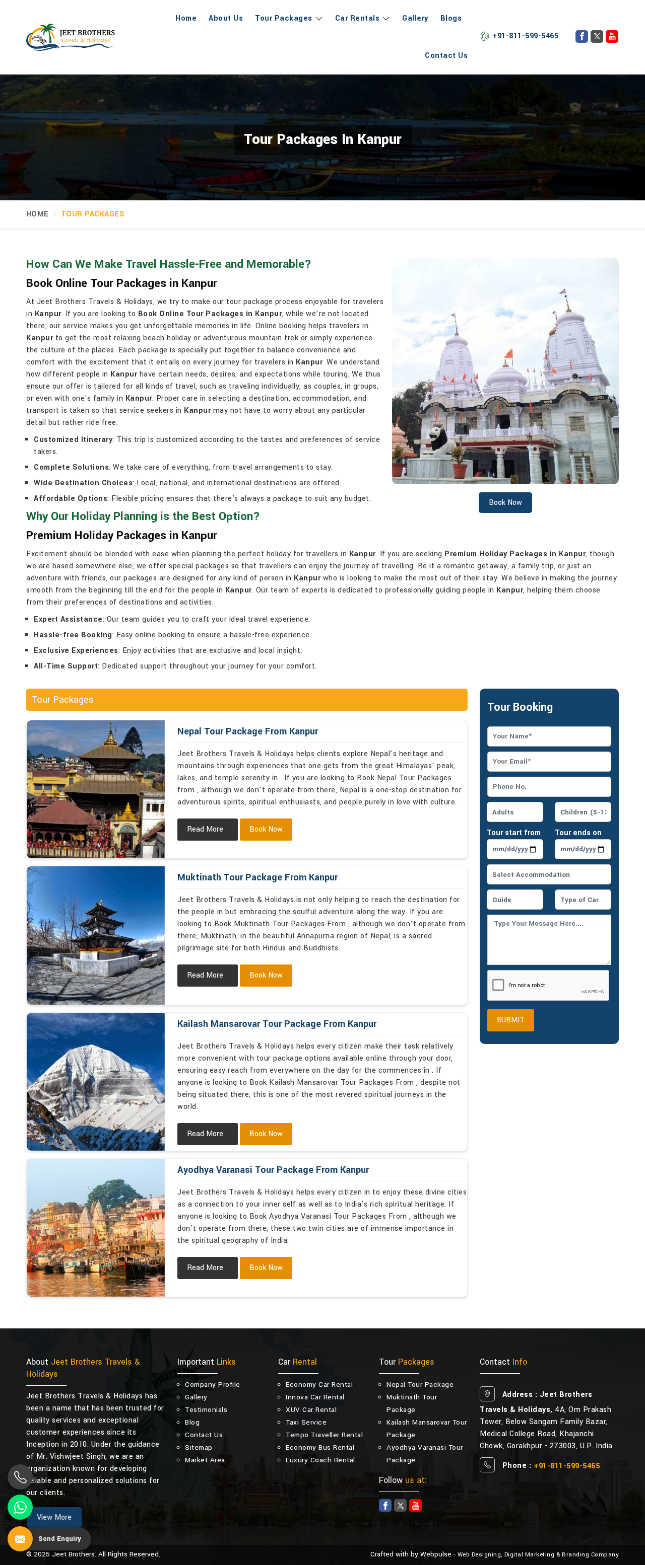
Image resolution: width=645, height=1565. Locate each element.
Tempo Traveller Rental (324, 1435)
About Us (226, 18)
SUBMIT (511, 1020)
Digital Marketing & (532, 1554)
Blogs (451, 18)
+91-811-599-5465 (525, 36)
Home (186, 18)
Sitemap (199, 1447)
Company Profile (212, 1384)
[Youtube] (612, 36)
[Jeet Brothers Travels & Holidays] (70, 37)
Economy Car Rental (319, 1384)
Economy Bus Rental (320, 1447)
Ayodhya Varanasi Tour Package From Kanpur (273, 1170)
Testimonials (206, 1409)
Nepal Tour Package (420, 1384)
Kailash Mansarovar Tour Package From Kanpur (276, 1024)
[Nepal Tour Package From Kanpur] (96, 789)
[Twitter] (597, 36)
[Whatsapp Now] (20, 1507)
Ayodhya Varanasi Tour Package (424, 1454)
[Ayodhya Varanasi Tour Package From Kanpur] (96, 1228)
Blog (192, 1422)
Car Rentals (357, 18)
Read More (205, 829)
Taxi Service (306, 1422)
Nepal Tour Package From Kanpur (247, 731)
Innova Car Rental (315, 1397)
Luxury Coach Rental (320, 1460)
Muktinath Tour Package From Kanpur (257, 877)
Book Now (266, 829)
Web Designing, (480, 1554)
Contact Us (446, 55)
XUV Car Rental (311, 1409)
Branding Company (590, 1554)
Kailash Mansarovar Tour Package (426, 1429)
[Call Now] (20, 1476)
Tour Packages (283, 18)
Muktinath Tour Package (411, 1403)
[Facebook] (581, 36)
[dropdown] (317, 19)
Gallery (415, 18)
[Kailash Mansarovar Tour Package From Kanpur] (96, 1082)
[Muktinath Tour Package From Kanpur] (96, 935)
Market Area (205, 1460)
